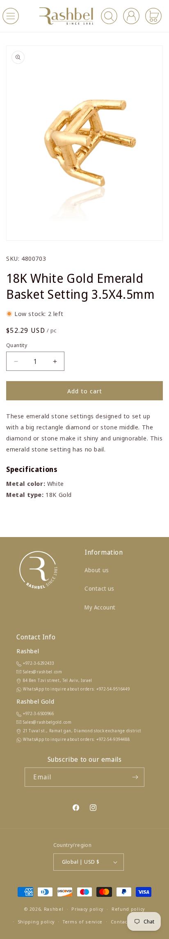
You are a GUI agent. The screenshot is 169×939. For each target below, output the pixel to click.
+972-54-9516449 (113, 689)
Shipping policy (36, 922)
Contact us (99, 588)
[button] (11, 16)
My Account (100, 607)
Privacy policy (87, 909)
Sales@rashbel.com (42, 672)
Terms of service (83, 922)
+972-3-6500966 (38, 713)
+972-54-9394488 (113, 739)
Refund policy (128, 909)
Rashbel (54, 909)
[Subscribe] (135, 777)
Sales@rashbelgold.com (47, 722)
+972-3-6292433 (38, 663)
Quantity (16, 345)
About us (96, 570)
